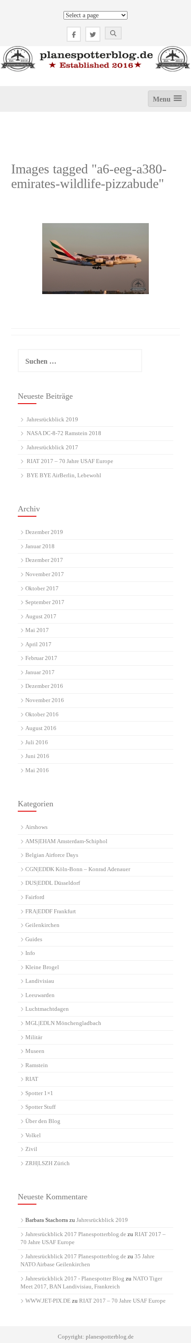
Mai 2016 (37, 770)
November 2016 (44, 700)
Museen (34, 1051)
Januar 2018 (40, 546)
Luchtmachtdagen (47, 1008)
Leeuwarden (40, 995)
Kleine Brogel (42, 967)
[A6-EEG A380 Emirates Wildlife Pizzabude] (95, 258)
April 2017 (38, 644)
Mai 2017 (37, 630)
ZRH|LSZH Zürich (47, 1163)
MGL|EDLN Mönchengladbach (63, 1023)
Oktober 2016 (42, 714)
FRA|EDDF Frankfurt (50, 911)
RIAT (31, 1079)
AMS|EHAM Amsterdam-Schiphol (66, 841)
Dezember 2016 (44, 686)
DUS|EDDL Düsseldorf (52, 883)
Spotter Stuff (40, 1106)
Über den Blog (42, 1121)
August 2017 (40, 616)
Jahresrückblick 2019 (52, 419)
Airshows (36, 827)
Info (30, 953)
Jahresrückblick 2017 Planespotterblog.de (75, 1234)
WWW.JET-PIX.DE (48, 1300)
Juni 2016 (37, 756)
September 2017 (44, 602)
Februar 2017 (41, 658)
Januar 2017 (40, 672)
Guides (33, 939)
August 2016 (40, 728)
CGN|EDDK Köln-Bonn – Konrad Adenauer (77, 869)
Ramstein (36, 1065)
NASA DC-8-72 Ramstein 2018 (64, 433)
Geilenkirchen (42, 925)
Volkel (33, 1135)
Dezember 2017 (44, 560)
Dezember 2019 (44, 532)
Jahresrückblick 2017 (52, 447)
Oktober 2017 (42, 588)
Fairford (34, 897)
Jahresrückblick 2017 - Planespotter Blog (74, 1278)
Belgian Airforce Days (51, 855)
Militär (33, 1037)
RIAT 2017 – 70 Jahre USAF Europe (70, 461)
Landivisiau (39, 981)
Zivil (31, 1149)
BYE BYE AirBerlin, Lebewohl (64, 475)
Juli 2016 (36, 742)
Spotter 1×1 (39, 1093)
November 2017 (44, 574)
